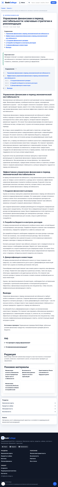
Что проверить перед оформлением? (18, 342)
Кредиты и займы (29, 406)
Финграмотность (29, 409)
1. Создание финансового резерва (17, 40)
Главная (3, 8)
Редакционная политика (8, 471)
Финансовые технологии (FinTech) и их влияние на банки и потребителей (12, 386)
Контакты (4, 473)
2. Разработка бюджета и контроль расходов (21, 42)
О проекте (4, 468)
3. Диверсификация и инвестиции (17, 45)
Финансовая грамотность (38, 453)
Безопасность (29, 411)
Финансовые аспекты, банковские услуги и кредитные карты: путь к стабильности (12, 374)
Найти (53, 2)
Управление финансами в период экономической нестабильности (27, 33)
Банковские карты (29, 403)
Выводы (8, 47)
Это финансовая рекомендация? (16, 347)
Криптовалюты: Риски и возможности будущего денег (46, 372)
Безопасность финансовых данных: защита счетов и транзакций (28, 373)
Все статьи (33, 461)
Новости (9, 8)
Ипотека (3, 458)
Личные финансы (6, 461)
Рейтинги (33, 458)
